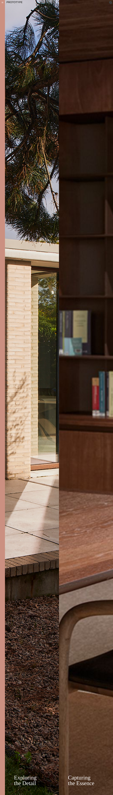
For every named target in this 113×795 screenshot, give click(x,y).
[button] (2, 2)
